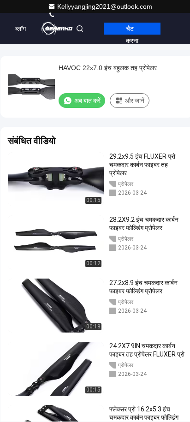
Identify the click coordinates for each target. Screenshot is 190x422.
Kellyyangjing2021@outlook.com (104, 6)
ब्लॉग (20, 28)
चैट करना (132, 30)
